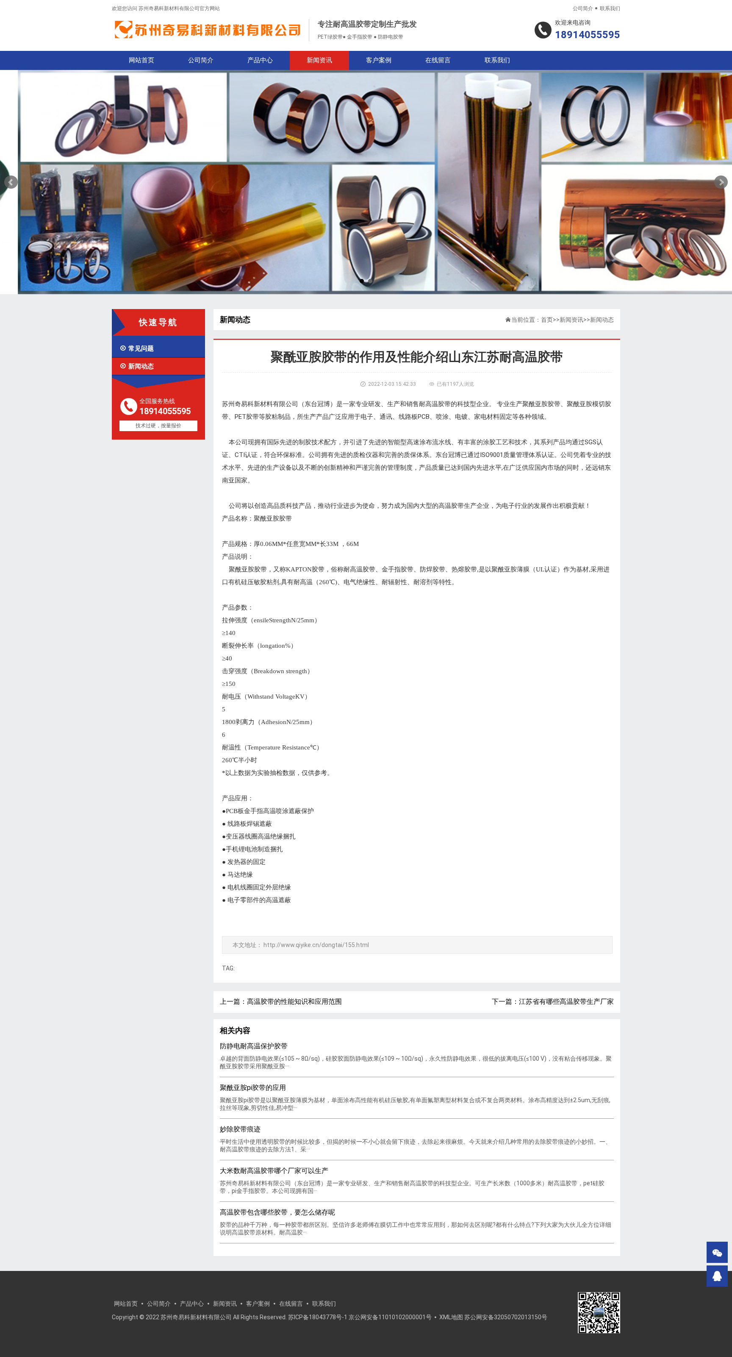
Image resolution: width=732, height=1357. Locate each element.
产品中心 (260, 60)
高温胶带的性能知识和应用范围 (294, 1002)
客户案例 (378, 60)
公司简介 (583, 8)
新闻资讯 (319, 60)
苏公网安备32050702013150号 (505, 1317)
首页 (547, 319)
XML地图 (451, 1317)
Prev (11, 182)
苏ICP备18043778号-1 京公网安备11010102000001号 (360, 1317)
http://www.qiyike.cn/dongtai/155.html (316, 945)
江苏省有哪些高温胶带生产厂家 (566, 1002)
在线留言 (438, 60)
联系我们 (610, 8)
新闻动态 (136, 366)
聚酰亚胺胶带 (248, 569)
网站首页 (141, 60)
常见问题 (136, 348)
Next (721, 182)
